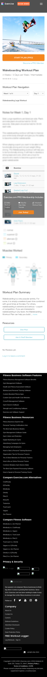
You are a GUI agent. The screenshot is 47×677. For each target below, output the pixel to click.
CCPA (31, 666)
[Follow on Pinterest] (36, 600)
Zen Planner (7, 514)
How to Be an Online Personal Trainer (16, 461)
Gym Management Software (12, 383)
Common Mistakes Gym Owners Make (16, 465)
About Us (8, 610)
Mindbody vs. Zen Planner (12, 524)
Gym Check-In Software (11, 405)
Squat (16, 173)
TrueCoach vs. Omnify (10, 542)
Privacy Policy (33, 663)
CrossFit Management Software (13, 401)
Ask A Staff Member (24, 337)
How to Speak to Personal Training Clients (17, 472)
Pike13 (5, 496)
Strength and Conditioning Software (15, 408)
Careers (8, 618)
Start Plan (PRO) (23, 57)
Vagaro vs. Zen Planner (11, 549)
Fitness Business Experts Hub (13, 422)
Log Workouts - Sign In (12, 640)
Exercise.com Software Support (13, 412)
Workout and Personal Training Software (17, 390)
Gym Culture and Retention (12, 436)
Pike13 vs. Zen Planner (11, 556)
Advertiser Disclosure (12, 625)
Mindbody (6, 489)
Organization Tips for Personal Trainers (16, 454)
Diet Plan (24, 330)
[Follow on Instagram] (31, 600)
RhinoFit (6, 500)
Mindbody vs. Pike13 (10, 538)
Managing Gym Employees (12, 447)
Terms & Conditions (21, 666)
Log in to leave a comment (14, 356)
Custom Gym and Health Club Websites (16, 398)
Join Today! (23, 212)
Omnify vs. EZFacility (10, 553)
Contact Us (9, 614)
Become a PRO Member (33, 63)
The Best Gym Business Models (14, 429)
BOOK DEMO (23, 4)
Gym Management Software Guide (14, 432)
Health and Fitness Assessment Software (17, 387)
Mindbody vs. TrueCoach (11, 535)
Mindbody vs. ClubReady (11, 527)
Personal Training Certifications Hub (15, 425)
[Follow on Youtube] (25, 600)
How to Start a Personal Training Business (17, 450)
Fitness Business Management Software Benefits (19, 379)
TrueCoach (7, 507)
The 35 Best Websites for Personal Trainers (17, 458)
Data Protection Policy (12, 632)
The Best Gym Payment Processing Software (18, 468)
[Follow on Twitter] (20, 600)
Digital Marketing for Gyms (12, 440)
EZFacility (6, 485)
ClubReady (7, 482)
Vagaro (5, 511)
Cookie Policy (9, 628)
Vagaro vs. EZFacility (10, 545)
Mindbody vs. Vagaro (10, 531)
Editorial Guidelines (11, 621)
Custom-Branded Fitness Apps (13, 394)
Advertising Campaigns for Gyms (14, 443)
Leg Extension (20, 183)
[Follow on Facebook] (14, 600)
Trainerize (6, 503)
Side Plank (18, 221)
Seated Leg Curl (21, 190)
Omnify (5, 493)
